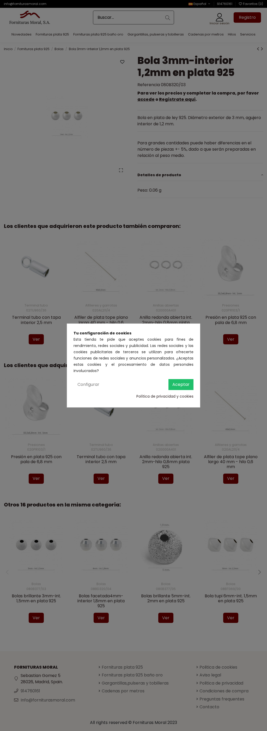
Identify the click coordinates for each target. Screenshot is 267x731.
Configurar (88, 384)
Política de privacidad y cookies (164, 396)
